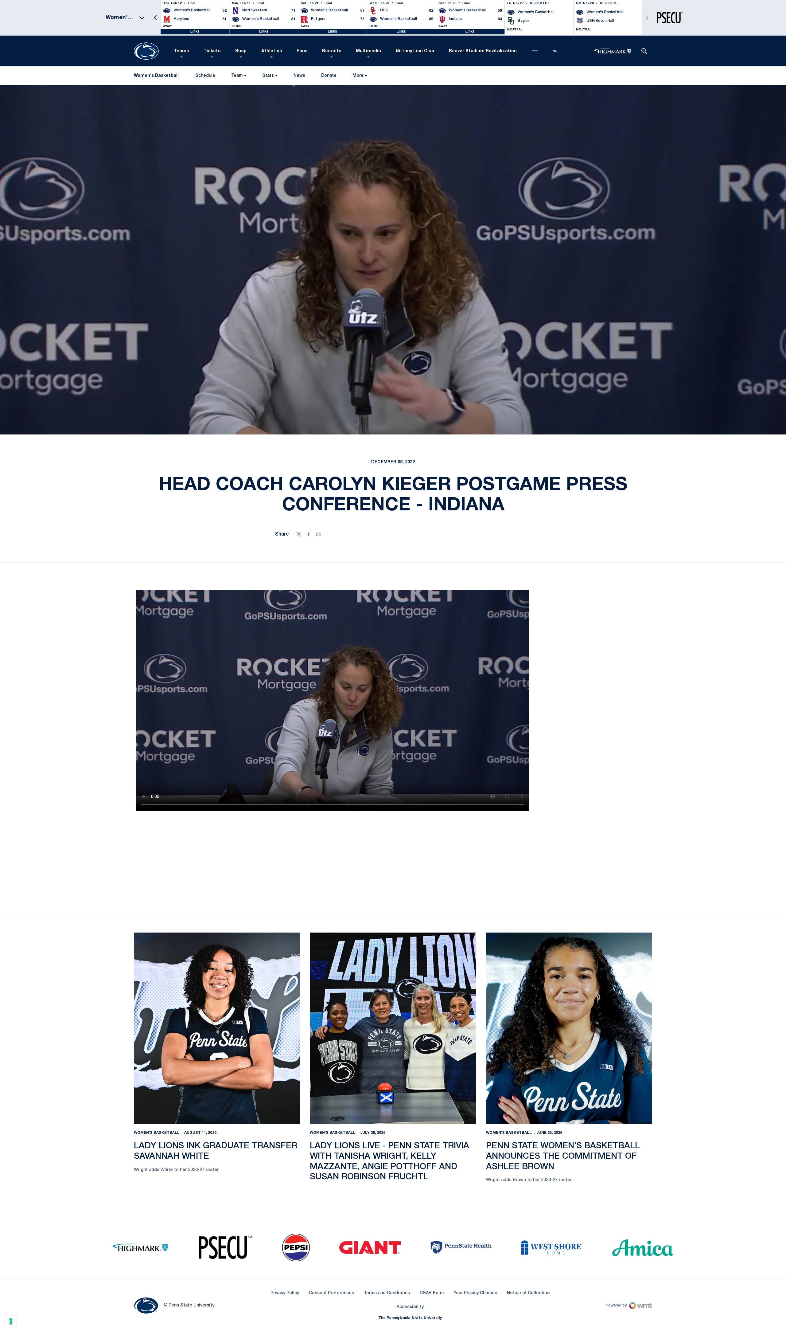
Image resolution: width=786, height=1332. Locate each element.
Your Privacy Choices (475, 1293)
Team (237, 76)
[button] (155, 17)
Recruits (331, 51)
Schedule (205, 76)
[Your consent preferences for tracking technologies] (11, 1321)
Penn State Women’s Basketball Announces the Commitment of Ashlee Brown (563, 1156)
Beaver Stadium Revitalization (483, 51)
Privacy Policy (284, 1293)
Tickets (212, 51)
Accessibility (410, 1307)
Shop (241, 51)
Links (195, 31)
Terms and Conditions (387, 1293)
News (299, 76)
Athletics (271, 51)
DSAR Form (432, 1293)
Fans (302, 51)
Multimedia (368, 51)
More (358, 76)
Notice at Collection (528, 1293)
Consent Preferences (331, 1293)
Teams (181, 51)
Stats (268, 76)
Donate (329, 77)
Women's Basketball (157, 1132)
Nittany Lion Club (415, 51)
